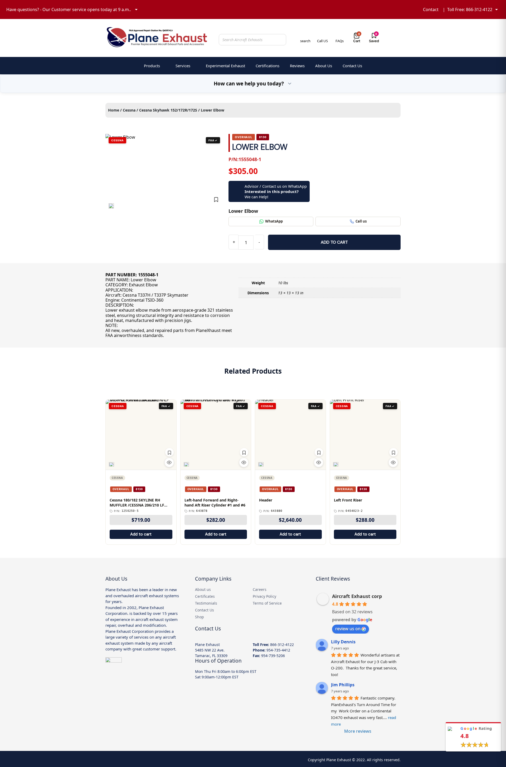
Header (265, 500)
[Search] (280, 39)
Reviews (297, 65)
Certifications (267, 65)
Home (113, 110)
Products (152, 65)
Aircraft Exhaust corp (357, 596)
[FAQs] (340, 35)
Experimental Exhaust (225, 65)
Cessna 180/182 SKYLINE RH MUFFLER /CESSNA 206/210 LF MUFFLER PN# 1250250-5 (137, 503)
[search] (305, 35)
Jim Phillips (342, 685)
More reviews (357, 731)
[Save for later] (216, 199)
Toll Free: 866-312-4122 (469, 9)
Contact (431, 9)
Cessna (129, 110)
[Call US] (322, 35)
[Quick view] (169, 462)
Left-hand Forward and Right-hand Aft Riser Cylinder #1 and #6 (214, 503)
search (305, 40)
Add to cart (334, 242)
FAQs (339, 40)
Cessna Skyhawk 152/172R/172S (168, 110)
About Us (323, 65)
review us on (348, 628)
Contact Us (352, 65)
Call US (322, 40)
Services (183, 65)
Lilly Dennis (343, 642)
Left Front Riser (348, 500)
